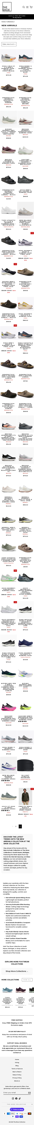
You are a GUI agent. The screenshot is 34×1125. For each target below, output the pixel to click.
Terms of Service (17, 1068)
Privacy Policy (17, 1078)
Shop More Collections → (17, 971)
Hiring (17, 1062)
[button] (22, 721)
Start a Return (17, 1071)
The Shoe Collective (16, 1104)
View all (27, 979)
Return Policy (17, 1075)
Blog (17, 1065)
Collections (10, 21)
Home (3, 21)
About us (17, 1081)
